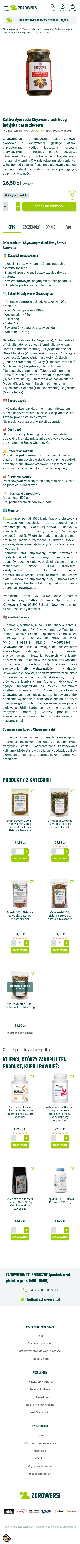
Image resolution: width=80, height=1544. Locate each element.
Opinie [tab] (51, 226)
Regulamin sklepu (40, 1389)
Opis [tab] (11, 226)
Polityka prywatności (40, 1381)
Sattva (39, 130)
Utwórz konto (40, 1458)
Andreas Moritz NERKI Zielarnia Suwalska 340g (20, 1005)
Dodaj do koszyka (49, 206)
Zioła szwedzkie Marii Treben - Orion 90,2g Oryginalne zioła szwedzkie (20, 1203)
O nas (40, 1335)
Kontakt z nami (40, 1358)
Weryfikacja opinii (40, 1412)
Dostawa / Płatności (40, 1343)
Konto (40, 1435)
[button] (53, 7)
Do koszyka (20, 858)
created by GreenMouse (63, 1526)
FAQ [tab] (68, 226)
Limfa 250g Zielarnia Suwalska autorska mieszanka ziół (60, 824)
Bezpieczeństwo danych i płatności (40, 1351)
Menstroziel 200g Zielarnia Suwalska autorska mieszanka (60, 915)
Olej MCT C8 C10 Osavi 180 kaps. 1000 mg (60, 1200)
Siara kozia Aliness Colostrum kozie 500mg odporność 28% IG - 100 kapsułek (20, 1112)
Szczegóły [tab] (31, 226)
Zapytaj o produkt (16, 195)
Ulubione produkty (40, 1473)
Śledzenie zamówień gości (40, 1443)
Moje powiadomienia (40, 1466)
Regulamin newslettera (40, 1404)
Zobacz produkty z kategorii (27, 1049)
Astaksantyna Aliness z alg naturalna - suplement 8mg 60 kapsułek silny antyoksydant (60, 1114)
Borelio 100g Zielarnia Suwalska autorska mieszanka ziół (20, 915)
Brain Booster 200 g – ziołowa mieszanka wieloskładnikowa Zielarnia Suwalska (20, 825)
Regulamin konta (40, 1397)
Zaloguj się (40, 1450)
